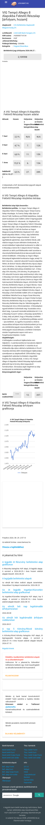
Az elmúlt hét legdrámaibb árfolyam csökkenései (22, 618)
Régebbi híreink (8, 648)
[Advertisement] (22, 85)
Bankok (27, 777)
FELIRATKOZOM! (12, 676)
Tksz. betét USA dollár (32, 758)
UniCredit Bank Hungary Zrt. (25, 33)
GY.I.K (26, 767)
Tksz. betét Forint (30, 750)
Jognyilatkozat (30, 775)
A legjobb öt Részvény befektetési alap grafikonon (22, 563)
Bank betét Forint (9, 750)
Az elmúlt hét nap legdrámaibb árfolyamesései (22, 607)
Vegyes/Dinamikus (21, 46)
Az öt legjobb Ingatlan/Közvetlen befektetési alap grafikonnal (22, 591)
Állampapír (6, 781)
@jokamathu (11, 707)
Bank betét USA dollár (10, 758)
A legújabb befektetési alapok (17, 578)
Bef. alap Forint (8, 767)
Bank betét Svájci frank (11, 755)
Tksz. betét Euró (30, 752)
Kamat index (29, 780)
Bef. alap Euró (7, 769)
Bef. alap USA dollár (10, 775)
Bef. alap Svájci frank (10, 772)
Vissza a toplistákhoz (13, 547)
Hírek (26, 772)
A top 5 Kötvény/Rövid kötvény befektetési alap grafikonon (22, 630)
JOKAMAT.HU (23, 3)
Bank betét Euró (8, 752)
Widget (26, 769)
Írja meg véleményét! (15, 734)
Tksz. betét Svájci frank (33, 755)
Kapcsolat (28, 782)
